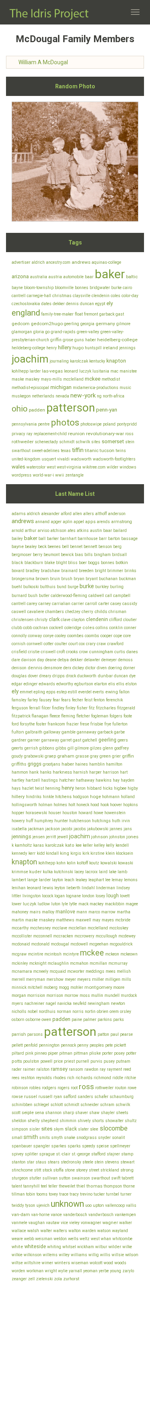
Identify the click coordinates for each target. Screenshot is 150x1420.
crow (83, 652)
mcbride (122, 920)
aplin (67, 522)
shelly (34, 1120)
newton (118, 1003)
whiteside (35, 1246)
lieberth (73, 888)
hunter (61, 820)
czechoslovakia (26, 304)
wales (18, 466)
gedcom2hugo (47, 323)
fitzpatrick (21, 716)
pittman (81, 1053)
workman (35, 1271)
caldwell (96, 595)
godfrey (121, 748)
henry (51, 348)
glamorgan (22, 332)
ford (15, 724)
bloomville (64, 287)
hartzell (33, 780)
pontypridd (127, 424)
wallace (19, 1230)
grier (116, 756)
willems (50, 1255)
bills (88, 554)
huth (116, 821)
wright (51, 1271)
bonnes (81, 287)
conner (130, 627)
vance (56, 1214)
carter (103, 603)
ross (129, 434)
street (94, 1170)
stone (70, 1170)
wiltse (17, 1262)
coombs (92, 636)
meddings (95, 971)
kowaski (125, 863)
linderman (105, 888)
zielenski (44, 1279)
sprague (47, 1154)
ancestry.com (58, 262)
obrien (102, 1011)
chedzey (72, 611)
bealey (31, 546)
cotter (49, 644)
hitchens (63, 796)
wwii (59, 475)
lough (112, 895)
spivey (18, 1154)
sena (39, 1112)
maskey (32, 379)
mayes (108, 920)
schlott (56, 1104)
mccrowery (84, 936)
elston (131, 684)
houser (54, 813)
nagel (51, 1003)
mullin (97, 995)
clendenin (101, 295)
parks (118, 1019)
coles (115, 295)
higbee (120, 788)
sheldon (19, 1120)
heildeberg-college (28, 348)
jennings (127, 348)
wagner (110, 1222)
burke (116, 287)
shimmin (68, 1120)
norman (64, 1011)
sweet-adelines (46, 450)
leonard (71, 371)
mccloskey (118, 928)
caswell (19, 611)
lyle (65, 904)
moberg (51, 987)
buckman (127, 579)
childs (100, 611)
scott (16, 1112)
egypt (100, 304)
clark (54, 619)
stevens (112, 1162)
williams (79, 1255)
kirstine (97, 853)
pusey (109, 1061)
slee (94, 1129)
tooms (42, 1194)
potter (131, 1053)
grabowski (34, 756)
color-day (130, 295)
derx (67, 668)
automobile (73, 277)
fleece (55, 716)
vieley (74, 1222)
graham (65, 756)
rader (17, 1069)
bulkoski (31, 587)
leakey (81, 880)
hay (116, 780)
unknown (67, 1204)
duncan (87, 304)
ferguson (20, 708)
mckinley (20, 963)
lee (107, 879)
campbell (121, 595)
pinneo (40, 1053)
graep (50, 756)
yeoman (90, 1271)
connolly (19, 636)
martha (123, 912)
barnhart (68, 538)
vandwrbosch (101, 1214)
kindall (52, 853)
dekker (59, 304)
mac (114, 371)
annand (42, 522)
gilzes (96, 748)
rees (16, 1078)
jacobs (80, 829)
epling (39, 692)
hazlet (28, 788)
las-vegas (52, 371)
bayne (17, 287)
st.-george (81, 1154)
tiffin (78, 450)
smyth (57, 1137)
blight (61, 562)
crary (91, 644)
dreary (45, 676)
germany (105, 323)
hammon (20, 772)
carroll (91, 603)
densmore (53, 668)
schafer (101, 1096)
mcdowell (79, 944)
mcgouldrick (121, 944)
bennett (90, 546)
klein (110, 853)
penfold (31, 1045)
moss (85, 995)
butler (44, 595)
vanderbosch (75, 1214)
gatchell (89, 740)
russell (45, 1096)
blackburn (33, 562)
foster (41, 724)
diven (102, 668)
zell (31, 1279)
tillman (18, 1194)
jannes (116, 829)
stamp (127, 1154)
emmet (26, 692)
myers (17, 1003)
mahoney (20, 912)
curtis (119, 652)
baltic (132, 276)
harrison (111, 772)
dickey (78, 668)
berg (117, 546)
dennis (72, 304)
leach (69, 880)
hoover (116, 805)
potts (17, 1061)
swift (115, 1178)
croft (61, 652)
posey (119, 1053)
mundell (112, 995)
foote (128, 716)
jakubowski (97, 829)
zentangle (74, 475)
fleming (68, 716)
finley (71, 708)
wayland (120, 1230)
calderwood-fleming (69, 595)
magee (132, 904)
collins (102, 627)
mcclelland (73, 379)
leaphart (96, 880)
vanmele (19, 1222)
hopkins (130, 805)
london (88, 896)
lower (17, 904)
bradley (33, 570)
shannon (53, 1112)
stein (129, 442)
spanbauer (22, 1146)
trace (63, 1194)
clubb (17, 627)
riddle (117, 1078)
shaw (94, 1112)
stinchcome (22, 1170)
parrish (19, 1034)
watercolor (36, 467)
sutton (64, 1178)
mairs (35, 912)
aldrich (38, 262)
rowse (17, 1096)
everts (98, 692)
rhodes (59, 1078)
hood (94, 805)
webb (29, 1239)
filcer (46, 708)
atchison (58, 530)
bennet (76, 546)
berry (37, 554)
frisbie (96, 724)
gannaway (86, 732)
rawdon (91, 1069)
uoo (88, 1205)
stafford (98, 1154)
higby (133, 788)
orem (114, 1011)
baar (89, 277)
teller (53, 1186)
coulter (61, 644)
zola (58, 1279)
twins (121, 450)
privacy (18, 434)
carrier (78, 603)
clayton (78, 619)
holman (45, 805)
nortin (90, 1011)
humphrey (43, 821)
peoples (97, 1045)
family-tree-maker (57, 314)
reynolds (44, 1078)
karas (38, 845)
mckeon (112, 954)
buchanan (108, 579)
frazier (72, 724)
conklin (116, 627)
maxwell (83, 920)
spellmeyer (120, 1146)
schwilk (83, 442)
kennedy (19, 853)
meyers (84, 979)
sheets (122, 1112)
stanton (19, 1162)
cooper (106, 635)
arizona (20, 276)
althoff (101, 513)
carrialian (61, 603)
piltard (18, 1053)
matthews (65, 920)
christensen (23, 619)
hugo (78, 347)
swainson (81, 1178)
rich (70, 1078)
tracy (74, 1194)
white (17, 1246)
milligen (112, 979)
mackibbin (114, 904)
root (74, 1088)
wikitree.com (94, 467)
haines (81, 764)
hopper (18, 813)
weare (17, 1239)
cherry (87, 611)
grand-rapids (63, 332)
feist (88, 700)
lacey (79, 871)
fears (66, 700)
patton (103, 1034)
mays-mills (51, 379)
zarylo (128, 1271)
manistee (128, 371)
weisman (43, 1239)
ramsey (59, 1069)
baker (110, 274)
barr (103, 538)
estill (72, 692)
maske (18, 379)
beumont (52, 554)
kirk (85, 853)
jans (128, 829)
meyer (70, 979)
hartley (18, 780)
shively (84, 1120)
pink (29, 1053)
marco (94, 912)
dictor (90, 668)
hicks (108, 788)
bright (100, 570)
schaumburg (122, 1096)
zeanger (19, 1279)
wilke (127, 1247)
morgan (19, 995)
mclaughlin (58, 963)
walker (125, 1222)
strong (127, 1170)
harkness (62, 772)
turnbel (112, 1194)
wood (108, 1263)
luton (55, 904)
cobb (27, 627)
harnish (80, 772)
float (79, 314)
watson (104, 1230)
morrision (36, 995)
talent (17, 1186)
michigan (61, 387)
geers (123, 740)
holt (71, 804)
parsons (35, 1034)
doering (115, 668)
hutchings (101, 821)
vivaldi (63, 459)
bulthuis (48, 587)
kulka (48, 872)
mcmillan (98, 963)
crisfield (19, 652)
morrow (71, 995)
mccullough (106, 936)
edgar (17, 684)
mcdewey (127, 936)
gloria (38, 332)
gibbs (61, 748)
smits (44, 1137)
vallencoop (115, 1205)
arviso (43, 530)
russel (30, 1096)
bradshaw (50, 570)
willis (105, 1255)
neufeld (79, 1003)
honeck (82, 805)
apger (56, 522)
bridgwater (100, 287)
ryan (58, 1096)
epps (51, 692)
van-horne (40, 1214)
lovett (125, 895)
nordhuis (47, 1011)
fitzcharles (106, 708)
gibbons (46, 748)
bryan (79, 579)
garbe (119, 732)
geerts (17, 748)
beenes (54, 546)
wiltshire (32, 1263)
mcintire (35, 954)
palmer (89, 1019)
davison (28, 660)
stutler (35, 1178)
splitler (31, 1154)
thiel (80, 1186)
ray (29, 434)
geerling (71, 324)
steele (87, 1162)
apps (90, 521)
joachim (30, 359)
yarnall (75, 1271)
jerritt (51, 837)
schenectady (46, 442)
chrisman (117, 611)
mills (126, 979)
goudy (17, 756)
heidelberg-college (117, 339)
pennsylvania (24, 424)
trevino (86, 1194)
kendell (122, 845)
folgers (116, 716)
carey (32, 603)
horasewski (36, 813)
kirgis (75, 853)
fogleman (99, 716)
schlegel (41, 1104)
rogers (64, 1088)
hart (124, 772)
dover (33, 676)
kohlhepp (20, 371)
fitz (92, 708)
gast (120, 314)
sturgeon (20, 1178)
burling (117, 587)
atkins (83, 530)
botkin (122, 562)
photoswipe (91, 424)
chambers (54, 611)
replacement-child (50, 434)
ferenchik (114, 700)
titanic (91, 450)
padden (37, 410)
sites (95, 442)
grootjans (51, 764)
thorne (129, 1186)
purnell (82, 1061)
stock (47, 1170)
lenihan (19, 888)
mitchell (35, 987)
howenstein (115, 813)
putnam (123, 1061)
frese (84, 724)
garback (106, 314)
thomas (94, 1186)
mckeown (129, 954)
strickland (109, 1170)
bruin (55, 579)
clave (65, 619)
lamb (122, 872)
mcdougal (60, 944)
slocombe (114, 1128)
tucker (99, 1194)
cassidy (129, 603)
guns (79, 340)
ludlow (44, 904)
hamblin (97, 764)
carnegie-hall (39, 295)
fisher (82, 708)
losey (100, 896)
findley (58, 708)
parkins (105, 1019)
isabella (19, 829)
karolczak (79, 361)
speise (102, 1146)
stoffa (58, 1170)
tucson (107, 450)
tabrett (128, 1178)
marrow (108, 912)
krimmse (20, 872)
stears (54, 1162)
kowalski (108, 863)
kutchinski (63, 872)
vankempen (125, 1214)
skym (59, 1129)
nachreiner (34, 1003)
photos (65, 422)
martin (18, 920)
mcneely (40, 971)
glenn (108, 748)
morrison (54, 995)
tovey (53, 1194)
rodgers (49, 1088)
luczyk (85, 371)
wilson (131, 1254)
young (115, 1270)
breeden (86, 570)
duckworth (86, 676)
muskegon (21, 396)
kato (69, 845)
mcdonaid (21, 944)
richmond (102, 1078)
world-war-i (43, 475)
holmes (60, 804)
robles (35, 1088)
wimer (47, 1263)
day (40, 659)
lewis (47, 887)
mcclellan (77, 928)
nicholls (19, 1011)
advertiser (21, 262)
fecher (77, 700)
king (64, 853)
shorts (98, 1120)
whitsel (69, 1247)
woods (120, 1263)
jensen (38, 837)
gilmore (123, 324)
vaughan (36, 1222)
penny (82, 1045)
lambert (19, 880)
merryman (35, 979)
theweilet (67, 1186)
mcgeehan (98, 944)
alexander (50, 513)
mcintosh (53, 954)
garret (66, 740)
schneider (89, 1104)
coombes (75, 636)
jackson (52, 828)
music (125, 387)
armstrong (121, 521)
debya (63, 660)
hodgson (81, 797)
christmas (62, 295)
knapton (116, 360)
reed (127, 1069)
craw (101, 644)
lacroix (91, 872)
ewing (111, 692)
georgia (87, 324)
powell (46, 1061)
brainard (69, 570)
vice (64, 1222)
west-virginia (69, 467)
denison (19, 668)
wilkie (17, 1255)
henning (52, 788)
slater (83, 1129)
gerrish (31, 748)
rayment (114, 1069)
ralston (43, 1069)
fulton (18, 732)
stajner (113, 1154)
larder (35, 371)
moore (118, 987)
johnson (99, 836)
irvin (126, 821)
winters (62, 1262)
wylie (63, 1271)
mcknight (37, 963)
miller (98, 979)
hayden (127, 780)
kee (79, 845)
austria (55, 277)
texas (66, 450)
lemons (131, 880)
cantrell (19, 295)
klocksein (124, 853)
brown (42, 578)
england (26, 313)
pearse (126, 1034)
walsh (33, 1230)
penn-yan (106, 409)
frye (107, 724)
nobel (33, 1011)
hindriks (34, 797)
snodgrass (86, 1137)
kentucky (97, 361)
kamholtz (23, 845)
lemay (117, 880)
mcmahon (79, 963)
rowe (132, 1088)
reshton (28, 1078)
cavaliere (35, 611)
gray (94, 756)
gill (71, 748)
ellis (120, 684)
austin (96, 530)
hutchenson (80, 821)
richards (84, 1077)
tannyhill (31, 1186)
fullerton (120, 724)
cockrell (56, 627)
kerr (32, 853)
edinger (31, 684)
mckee (92, 378)
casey (115, 603)
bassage (129, 538)
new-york (83, 395)
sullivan (50, 1178)
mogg (64, 987)
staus (41, 1162)
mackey (97, 904)
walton (74, 1230)
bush (33, 595)
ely (109, 303)
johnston (117, 837)
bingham (102, 554)
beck (42, 546)
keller (88, 845)
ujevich (43, 1205)
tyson (30, 1205)
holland (128, 797)
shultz (131, 1120)
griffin (56, 340)
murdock (129, 995)
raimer (29, 1069)
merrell (18, 979)
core (127, 636)
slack (71, 1129)
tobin (30, 1194)
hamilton (114, 764)
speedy (88, 1146)
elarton (100, 684)
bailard (120, 530)
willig (93, 1255)
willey (64, 1255)
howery (18, 821)
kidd (41, 853)
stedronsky (71, 1162)
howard (85, 813)
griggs (35, 764)
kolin (71, 863)
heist (39, 788)
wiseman (79, 1263)
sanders (85, 1096)
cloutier (130, 619)
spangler (41, 1146)
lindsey (123, 888)
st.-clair (63, 1154)
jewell (62, 837)
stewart (127, 1162)
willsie (118, 1255)
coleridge (72, 627)
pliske (95, 1053)
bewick (67, 554)
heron (80, 788)
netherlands (43, 396)
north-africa (113, 396)
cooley (60, 636)
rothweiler (23, 441)
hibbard (94, 788)
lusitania (100, 371)
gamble (69, 732)
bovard (18, 570)
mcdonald (40, 944)
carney (44, 603)
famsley (19, 700)
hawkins (104, 780)
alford (66, 513)
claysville (81, 295)
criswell (48, 652)
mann (81, 912)
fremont (91, 314)
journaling (59, 361)
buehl (17, 587)
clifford (115, 619)
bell (65, 546)
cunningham (101, 651)
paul (114, 1034)
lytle (73, 904)
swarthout (21, 450)
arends (103, 522)
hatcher (67, 780)
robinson (20, 1087)
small (17, 1137)
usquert (49, 459)
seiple (28, 1112)
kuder (35, 871)
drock (71, 676)
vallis (131, 1205)
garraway (50, 740)
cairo (127, 287)
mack (83, 904)
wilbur (101, 1247)
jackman (36, 829)
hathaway (85, 780)
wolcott (96, 1263)
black (17, 562)
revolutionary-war (105, 433)
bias (79, 554)
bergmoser (22, 554)
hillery (64, 347)
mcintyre (71, 954)
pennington (49, 1045)
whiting (54, 1247)
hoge (95, 796)
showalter (114, 1120)
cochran (40, 627)
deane (50, 659)
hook (104, 805)
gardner (19, 740)
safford (69, 1096)
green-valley (88, 332)
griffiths (19, 764)
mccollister (22, 936)
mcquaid (58, 971)
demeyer (109, 660)
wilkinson (33, 1255)
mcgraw (19, 954)
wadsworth (81, 459)
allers (88, 513)
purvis (96, 1061)
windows (128, 467)
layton (57, 880)
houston (69, 813)
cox (82, 644)
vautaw (53, 1222)
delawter (92, 660)
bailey (17, 538)
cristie (34, 652)
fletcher (83, 716)
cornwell (34, 644)
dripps (58, 676)
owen (46, 1019)
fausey (45, 700)
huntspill (93, 348)
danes (132, 652)
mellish (124, 971)
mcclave (59, 928)
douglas (19, 676)
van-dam (21, 1214)
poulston (31, 1061)
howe (98, 812)
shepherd (49, 1120)
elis (111, 684)
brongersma (23, 579)
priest (69, 1061)
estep (62, 692)
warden (89, 1230)
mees (111, 971)
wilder (112, 467)
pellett (17, 1045)
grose (68, 340)
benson (105, 546)
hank (34, 772)
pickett (120, 1045)
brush (66, 578)
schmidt (66, 442)
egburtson (83, 684)
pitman (65, 1053)
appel (79, 521)
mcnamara (22, 971)
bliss (73, 562)
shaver (81, 1112)
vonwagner (91, 1222)
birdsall (119, 554)
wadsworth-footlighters (114, 459)
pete (109, 1045)
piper (53, 1053)
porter (107, 1053)
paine (77, 1019)
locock (47, 896)
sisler (34, 1129)
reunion (76, 433)
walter (46, 1230)
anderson (117, 513)
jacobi (66, 829)
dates (46, 304)
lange (32, 880)
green (105, 756)
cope (118, 636)
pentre (44, 424)
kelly (110, 845)
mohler (76, 987)
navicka (64, 1003)
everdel (85, 692)
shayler (108, 1112)
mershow (55, 979)
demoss (125, 660)
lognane (73, 896)
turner (126, 1194)
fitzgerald (126, 708)
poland (109, 424)
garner (34, 740)
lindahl (88, 888)
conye (48, 636)
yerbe (104, 1271)
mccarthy (20, 928)
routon (120, 1088)
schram (107, 1104)
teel (44, 1186)
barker (53, 538)
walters (60, 1230)
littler (16, 896)
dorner (129, 668)
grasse (82, 756)
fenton (99, 700)
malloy (48, 912)
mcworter (75, 971)
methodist (111, 379)
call (108, 595)
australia (38, 277)
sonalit (118, 1137)
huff (29, 821)
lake (112, 872)
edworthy (64, 684)
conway (35, 636)
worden (18, 1271)
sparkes (58, 1146)
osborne (33, 1019)
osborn (18, 1019)
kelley (99, 845)
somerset (113, 441)
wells (73, 1238)
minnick (19, 987)
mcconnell (42, 936)
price (58, 1061)
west (51, 467)
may (96, 920)
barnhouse (88, 538)
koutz (94, 863)
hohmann (111, 797)
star (30, 1162)
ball (42, 538)
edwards (47, 684)
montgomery (98, 987)
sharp (68, 1112)
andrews (81, 262)
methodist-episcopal (30, 387)
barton (114, 538)
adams (19, 513)
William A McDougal (43, 62)
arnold (18, 530)
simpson (20, 1129)
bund (61, 587)
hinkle (48, 797)
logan (59, 896)
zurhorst (71, 1278)
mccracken (63, 936)
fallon (124, 692)
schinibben (22, 1104)
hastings (49, 780)
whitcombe (122, 1239)
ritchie (130, 1078)
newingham (99, 1003)
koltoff (82, 863)
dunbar (105, 675)
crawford (115, 644)
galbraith (33, 732)
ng (99, 396)
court (73, 644)
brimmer (115, 570)
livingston (31, 896)
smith (31, 1137)
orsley (125, 1011)
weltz (85, 1239)
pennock (68, 1045)
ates (72, 530)
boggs (94, 562)
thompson (113, 1186)
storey (82, 1170)
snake (69, 1137)
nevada (62, 396)
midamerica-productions (95, 387)
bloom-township (39, 287)
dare (16, 660)
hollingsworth (24, 805)
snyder (104, 1137)
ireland (110, 347)
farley (33, 700)
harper (95, 772)
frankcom (56, 724)
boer (83, 562)
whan (106, 1239)
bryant (92, 579)
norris (78, 1011)
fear (56, 700)
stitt (37, 1170)
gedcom (21, 323)
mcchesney (40, 928)
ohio (20, 409)
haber (90, 340)
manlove (65, 912)
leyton (59, 888)
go (47, 332)
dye (132, 675)
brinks (130, 570)
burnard (19, 595)
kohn (61, 863)
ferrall (34, 708)
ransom (76, 1069)
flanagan (40, 716)
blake (49, 562)
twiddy (18, 1205)
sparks (74, 1146)
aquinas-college (106, 262)
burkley (102, 587)
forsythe (27, 724)
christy (41, 619)
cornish (19, 644)
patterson (70, 407)
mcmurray (118, 963)
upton (98, 1205)
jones (132, 836)
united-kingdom (26, 459)
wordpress (22, 475)
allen (77, 513)
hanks (46, 772)
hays (16, 788)
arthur (30, 530)
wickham (85, 1247)
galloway (52, 732)
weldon (60, 1239)
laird (103, 872)
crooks (72, 652)
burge (73, 587)
